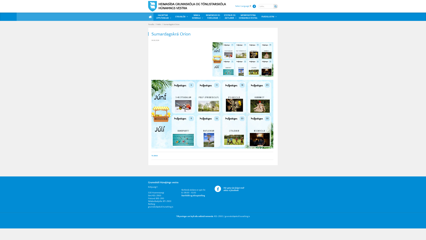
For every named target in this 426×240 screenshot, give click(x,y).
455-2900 (156, 196)
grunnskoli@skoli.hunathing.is (160, 207)
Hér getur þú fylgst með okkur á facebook (234, 189)
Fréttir (158, 24)
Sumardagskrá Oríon (171, 24)
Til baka (154, 156)
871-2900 (167, 201)
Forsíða (151, 24)
